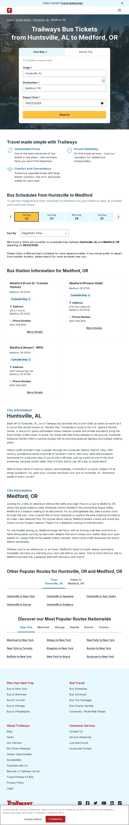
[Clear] (103, 73)
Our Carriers (14, 742)
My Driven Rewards (18, 748)
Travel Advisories (71, 3)
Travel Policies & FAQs (20, 777)
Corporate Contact (80, 748)
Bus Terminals (77, 694)
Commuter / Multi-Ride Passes (87, 711)
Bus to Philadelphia (18, 711)
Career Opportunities (19, 754)
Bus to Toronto (16, 700)
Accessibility (14, 759)
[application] (35, 307)
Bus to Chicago (16, 705)
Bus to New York (17, 688)
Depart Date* (31, 97)
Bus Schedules (78, 688)
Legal (10, 788)
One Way (39, 51)
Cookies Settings (33, 819)
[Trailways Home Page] (9, 10)
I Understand (55, 819)
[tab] (54, 581)
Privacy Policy (15, 782)
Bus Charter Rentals (81, 705)
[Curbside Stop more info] (29, 299)
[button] (10, 217)
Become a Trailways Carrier (24, 771)
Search (64, 114)
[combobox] (64, 73)
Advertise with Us (17, 765)
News (10, 737)
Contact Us (76, 731)
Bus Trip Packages (80, 700)
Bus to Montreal (16, 694)
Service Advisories (80, 737)
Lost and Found (78, 742)
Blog (9, 731)
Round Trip (85, 51)
